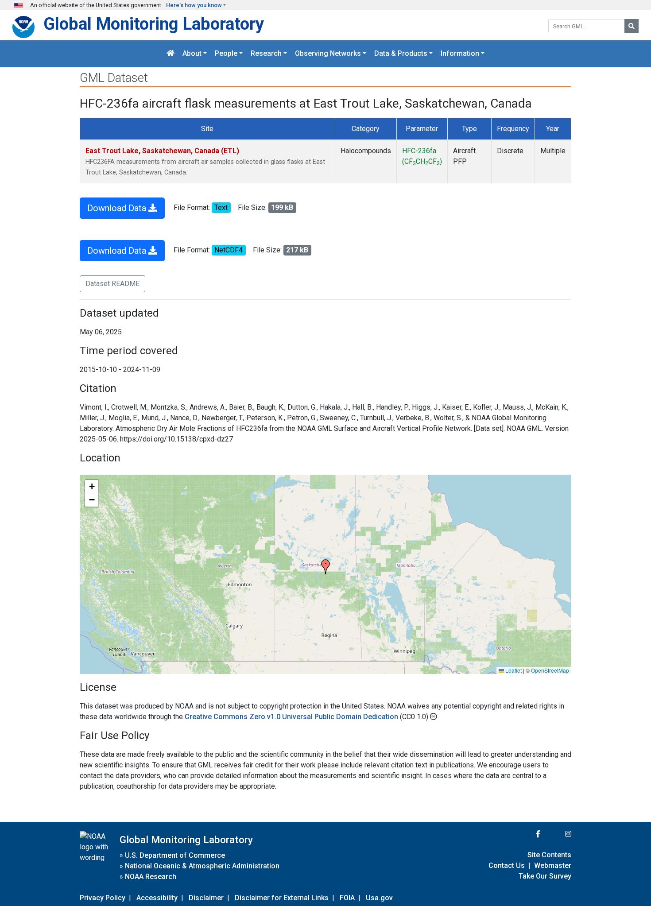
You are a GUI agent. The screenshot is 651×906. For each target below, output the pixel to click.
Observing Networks (328, 54)
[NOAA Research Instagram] (556, 834)
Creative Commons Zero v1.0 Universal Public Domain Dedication (292, 716)
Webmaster (552, 865)
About (192, 54)
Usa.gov (379, 898)
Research (266, 54)
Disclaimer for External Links (282, 898)
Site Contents (549, 855)
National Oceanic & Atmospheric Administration (202, 866)
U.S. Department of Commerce (175, 855)
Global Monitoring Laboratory (153, 24)
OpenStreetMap (550, 670)
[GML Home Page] (170, 54)
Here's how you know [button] (194, 5)
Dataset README (112, 283)
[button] (325, 566)
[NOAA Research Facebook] (526, 834)
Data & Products (400, 54)
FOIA (347, 898)
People (226, 54)
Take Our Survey (545, 876)
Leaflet (513, 670)
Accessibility (157, 898)
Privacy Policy (102, 898)
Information (460, 54)
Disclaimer (206, 898)
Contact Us (506, 865)
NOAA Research (150, 876)
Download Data (117, 208)
